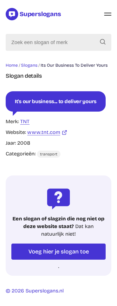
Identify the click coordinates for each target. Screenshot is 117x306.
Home (12, 65)
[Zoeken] (102, 42)
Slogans (29, 65)
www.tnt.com (43, 132)
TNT (25, 121)
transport (48, 154)
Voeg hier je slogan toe (58, 251)
